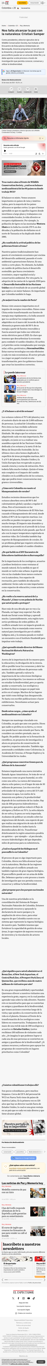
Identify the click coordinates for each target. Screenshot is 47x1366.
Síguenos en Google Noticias (25, 1158)
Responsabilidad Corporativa (23, 1320)
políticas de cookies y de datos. (19, 1364)
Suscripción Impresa (23, 1306)
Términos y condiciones (23, 1323)
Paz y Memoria (21, 376)
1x (43, 153)
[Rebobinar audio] (36, 154)
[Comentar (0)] (27, 89)
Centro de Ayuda (23, 1328)
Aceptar (41, 1362)
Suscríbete (22, 3)
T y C (21, 1283)
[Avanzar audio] (39, 154)
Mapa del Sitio (23, 1303)
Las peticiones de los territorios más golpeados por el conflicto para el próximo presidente (29, 380)
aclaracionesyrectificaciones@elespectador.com (23, 1345)
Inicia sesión (8, 1272)
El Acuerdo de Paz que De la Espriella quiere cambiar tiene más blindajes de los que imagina (29, 390)
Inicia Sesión (34, 3)
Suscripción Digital (23, 1310)
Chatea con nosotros (25, 1313)
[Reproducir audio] (5, 151)
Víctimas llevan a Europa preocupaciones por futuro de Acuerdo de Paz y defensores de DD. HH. (29, 400)
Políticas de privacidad (23, 1325)
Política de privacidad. (34, 1283)
